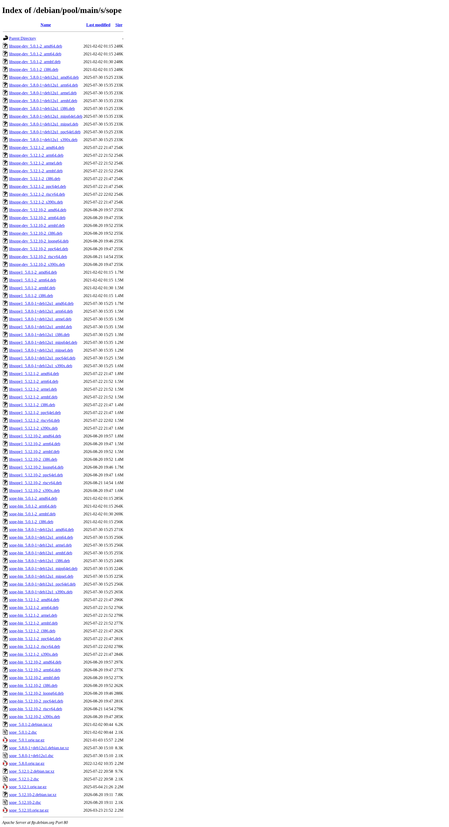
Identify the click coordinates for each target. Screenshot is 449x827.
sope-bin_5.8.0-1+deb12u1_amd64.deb (41, 529)
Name (46, 25)
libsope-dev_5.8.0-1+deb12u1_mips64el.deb (45, 116)
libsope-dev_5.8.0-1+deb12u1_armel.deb (43, 93)
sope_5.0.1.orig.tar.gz (26, 740)
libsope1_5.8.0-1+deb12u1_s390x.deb (40, 366)
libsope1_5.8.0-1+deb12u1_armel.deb (40, 319)
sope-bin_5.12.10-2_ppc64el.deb (36, 701)
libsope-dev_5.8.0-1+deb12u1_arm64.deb (43, 85)
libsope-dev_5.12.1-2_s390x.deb (36, 202)
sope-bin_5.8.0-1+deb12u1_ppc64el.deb (42, 584)
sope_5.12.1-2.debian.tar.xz (31, 771)
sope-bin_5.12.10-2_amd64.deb (35, 662)
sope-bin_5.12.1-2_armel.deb (33, 615)
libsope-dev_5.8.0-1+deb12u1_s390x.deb (43, 139)
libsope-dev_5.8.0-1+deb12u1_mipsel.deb (43, 124)
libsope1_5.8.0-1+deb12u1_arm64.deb (41, 311)
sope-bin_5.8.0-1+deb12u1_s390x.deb (40, 592)
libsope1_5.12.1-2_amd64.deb (34, 373)
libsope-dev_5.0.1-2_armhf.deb (35, 62)
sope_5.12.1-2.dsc (24, 779)
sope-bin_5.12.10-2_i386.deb (33, 685)
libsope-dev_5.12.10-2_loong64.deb (39, 241)
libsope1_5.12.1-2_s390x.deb (33, 428)
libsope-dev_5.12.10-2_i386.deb (35, 233)
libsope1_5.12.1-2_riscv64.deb (34, 420)
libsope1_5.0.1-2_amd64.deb (33, 272)
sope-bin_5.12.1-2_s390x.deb (33, 654)
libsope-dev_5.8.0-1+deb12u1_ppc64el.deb (45, 132)
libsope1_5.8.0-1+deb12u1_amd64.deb (41, 303)
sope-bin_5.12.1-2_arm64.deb (33, 607)
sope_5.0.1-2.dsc (23, 732)
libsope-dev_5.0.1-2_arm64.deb (35, 54)
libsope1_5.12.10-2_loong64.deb (36, 467)
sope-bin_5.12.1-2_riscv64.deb (34, 646)
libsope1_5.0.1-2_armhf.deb (32, 288)
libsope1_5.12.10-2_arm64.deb (34, 444)
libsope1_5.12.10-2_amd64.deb (35, 436)
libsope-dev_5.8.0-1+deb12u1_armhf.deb (43, 101)
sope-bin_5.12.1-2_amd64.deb (34, 600)
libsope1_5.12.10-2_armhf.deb (34, 451)
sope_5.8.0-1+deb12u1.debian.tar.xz (39, 748)
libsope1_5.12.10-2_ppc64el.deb (36, 475)
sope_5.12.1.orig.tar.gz (28, 787)
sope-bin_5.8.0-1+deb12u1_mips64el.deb (43, 568)
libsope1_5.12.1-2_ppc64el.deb (35, 412)
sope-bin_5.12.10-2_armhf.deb (34, 677)
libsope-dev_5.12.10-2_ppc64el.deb (38, 249)
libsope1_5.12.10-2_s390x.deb (34, 490)
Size (118, 25)
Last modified (98, 25)
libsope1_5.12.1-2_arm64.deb (33, 381)
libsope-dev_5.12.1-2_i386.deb (34, 178)
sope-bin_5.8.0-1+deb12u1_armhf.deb (40, 553)
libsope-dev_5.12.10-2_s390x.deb (37, 264)
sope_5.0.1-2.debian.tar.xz (30, 724)
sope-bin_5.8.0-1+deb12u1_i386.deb (39, 561)
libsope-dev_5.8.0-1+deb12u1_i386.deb (42, 108)
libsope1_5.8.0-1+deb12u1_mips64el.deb (43, 342)
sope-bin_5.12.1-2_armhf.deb (33, 623)
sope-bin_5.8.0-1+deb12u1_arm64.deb (41, 537)
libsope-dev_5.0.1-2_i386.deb (33, 69)
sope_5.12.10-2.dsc (25, 802)
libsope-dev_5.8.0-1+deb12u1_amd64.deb (44, 77)
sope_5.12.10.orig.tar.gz (29, 810)
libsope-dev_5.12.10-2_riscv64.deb (38, 256)
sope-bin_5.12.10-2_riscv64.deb (35, 709)
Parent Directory (22, 38)
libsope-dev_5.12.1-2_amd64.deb (36, 147)
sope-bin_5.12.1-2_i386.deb (32, 631)
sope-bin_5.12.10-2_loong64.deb (36, 693)
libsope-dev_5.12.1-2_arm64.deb (36, 155)
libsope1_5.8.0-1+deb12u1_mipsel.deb (41, 350)
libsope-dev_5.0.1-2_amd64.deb (35, 46)
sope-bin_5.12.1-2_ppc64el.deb (35, 638)
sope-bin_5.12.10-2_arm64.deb (35, 670)
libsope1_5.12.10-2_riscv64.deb (35, 483)
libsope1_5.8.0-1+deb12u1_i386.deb (39, 334)
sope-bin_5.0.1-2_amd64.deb (33, 498)
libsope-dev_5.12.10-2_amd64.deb (37, 210)
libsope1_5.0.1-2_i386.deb (31, 295)
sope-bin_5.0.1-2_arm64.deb (32, 506)
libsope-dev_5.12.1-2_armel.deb (35, 163)
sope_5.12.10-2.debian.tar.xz (32, 794)
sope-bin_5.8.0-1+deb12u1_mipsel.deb (41, 576)
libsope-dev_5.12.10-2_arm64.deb (37, 217)
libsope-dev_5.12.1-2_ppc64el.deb (37, 186)
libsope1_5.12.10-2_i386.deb (33, 459)
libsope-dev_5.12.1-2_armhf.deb (36, 171)
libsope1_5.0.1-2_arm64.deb (32, 280)
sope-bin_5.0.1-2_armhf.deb (32, 514)
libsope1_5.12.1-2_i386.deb (32, 405)
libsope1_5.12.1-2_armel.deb (33, 389)
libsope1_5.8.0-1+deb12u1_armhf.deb (40, 327)
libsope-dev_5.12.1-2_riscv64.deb (37, 194)
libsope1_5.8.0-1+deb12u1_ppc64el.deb (42, 358)
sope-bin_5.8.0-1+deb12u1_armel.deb (40, 545)
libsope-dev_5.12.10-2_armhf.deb (37, 225)
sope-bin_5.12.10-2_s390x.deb (34, 716)
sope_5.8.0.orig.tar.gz (26, 763)
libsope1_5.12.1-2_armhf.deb (33, 397)
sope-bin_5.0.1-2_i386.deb (31, 522)
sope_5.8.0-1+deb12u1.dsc (31, 755)
